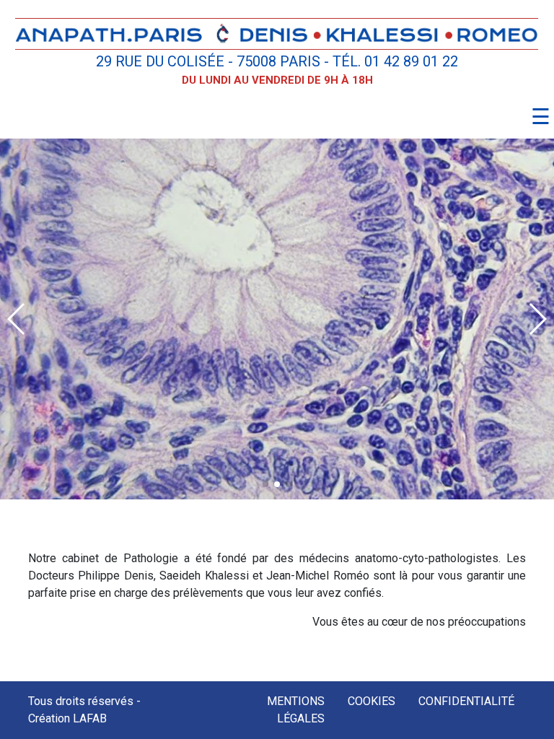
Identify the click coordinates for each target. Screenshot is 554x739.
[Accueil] (277, 33)
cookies (371, 701)
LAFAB (90, 718)
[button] (265, 484)
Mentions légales (296, 709)
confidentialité (466, 701)
